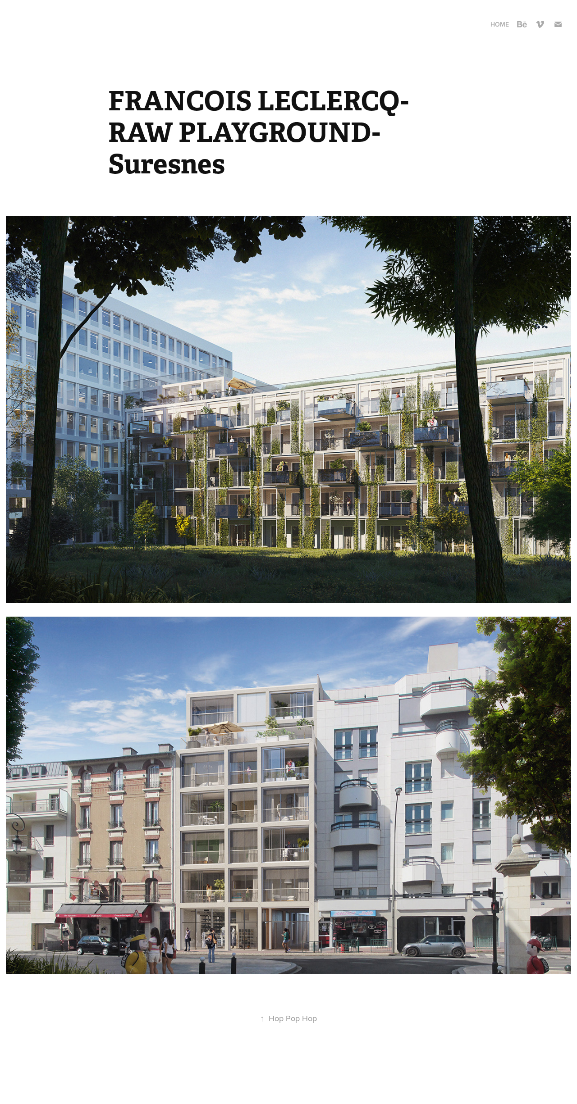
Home (499, 24)
